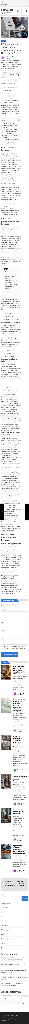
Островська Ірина (21, 730)
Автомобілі (4, 907)
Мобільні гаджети (6, 930)
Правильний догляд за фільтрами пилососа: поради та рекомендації (19, 849)
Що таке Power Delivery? (9, 123)
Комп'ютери (4, 925)
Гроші (2, 916)
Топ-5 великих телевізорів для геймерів (18, 811)
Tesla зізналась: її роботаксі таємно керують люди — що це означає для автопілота (13, 958)
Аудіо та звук (4, 912)
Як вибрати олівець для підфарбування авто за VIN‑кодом (14, 978)
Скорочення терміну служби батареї (11, 142)
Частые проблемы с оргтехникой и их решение (20, 778)
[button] (18, 121)
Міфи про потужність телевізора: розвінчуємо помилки (17, 740)
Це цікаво (3, 948)
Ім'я (2, 623)
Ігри (2, 921)
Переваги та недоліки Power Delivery (11, 136)
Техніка (3, 943)
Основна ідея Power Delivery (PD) (11, 132)
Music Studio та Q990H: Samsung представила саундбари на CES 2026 (19, 670)
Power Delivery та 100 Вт (12, 129)
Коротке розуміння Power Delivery (10, 126)
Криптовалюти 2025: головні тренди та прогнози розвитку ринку (12, 984)
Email (3, 630)
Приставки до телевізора (8, 939)
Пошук (2, 894)
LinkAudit (7, 10)
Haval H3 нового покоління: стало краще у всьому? (13, 965)
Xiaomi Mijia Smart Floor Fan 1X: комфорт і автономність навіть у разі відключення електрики (19, 705)
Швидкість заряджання (12, 139)
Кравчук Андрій (9, 56)
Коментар (4, 610)
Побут (2, 934)
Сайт (2, 638)
